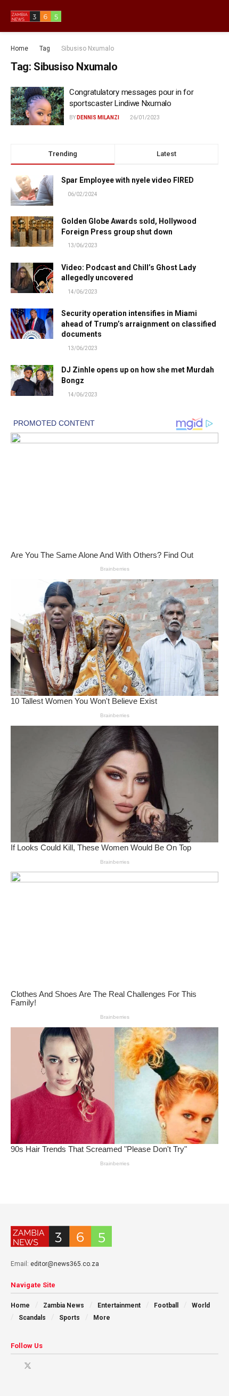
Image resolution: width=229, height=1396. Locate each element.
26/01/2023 (144, 117)
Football (166, 1305)
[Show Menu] (194, 16)
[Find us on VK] (55, 1366)
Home (19, 48)
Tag (44, 48)
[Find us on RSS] (68, 1366)
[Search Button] (213, 16)
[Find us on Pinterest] (42, 1366)
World (201, 1305)
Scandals (32, 1317)
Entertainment (119, 1305)
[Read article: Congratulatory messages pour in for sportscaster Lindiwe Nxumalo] (37, 106)
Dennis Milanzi (98, 117)
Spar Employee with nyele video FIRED (127, 180)
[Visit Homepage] (36, 16)
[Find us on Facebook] (14, 1366)
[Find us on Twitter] (27, 1366)
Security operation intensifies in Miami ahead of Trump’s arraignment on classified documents (138, 323)
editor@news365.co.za (64, 1264)
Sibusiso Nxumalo (87, 48)
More (101, 1317)
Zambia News (63, 1305)
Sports (69, 1317)
